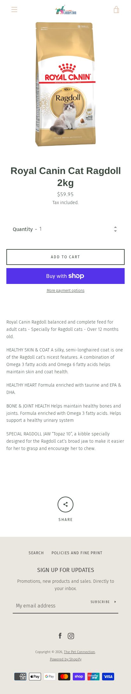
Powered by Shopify (65, 659)
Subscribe (100, 602)
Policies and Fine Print (77, 553)
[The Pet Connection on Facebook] (60, 636)
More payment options (66, 290)
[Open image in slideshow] (65, 84)
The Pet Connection (79, 652)
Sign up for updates (65, 570)
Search (36, 553)
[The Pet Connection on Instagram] (71, 636)
